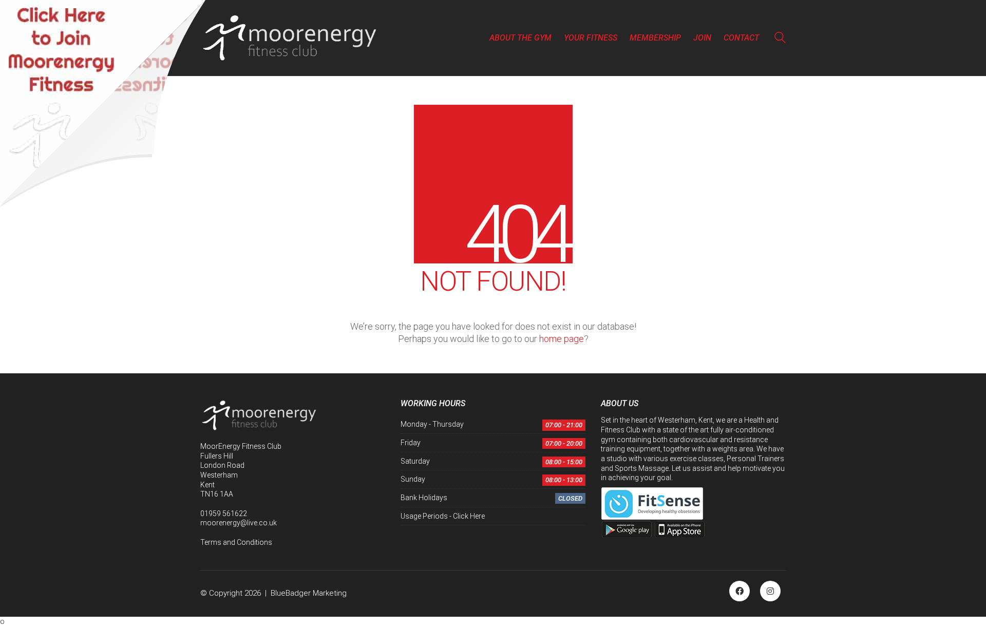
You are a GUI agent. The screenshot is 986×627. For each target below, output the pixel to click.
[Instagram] (770, 591)
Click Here (469, 516)
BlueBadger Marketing (309, 593)
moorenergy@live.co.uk (238, 523)
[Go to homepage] (290, 38)
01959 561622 (223, 513)
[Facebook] (739, 591)
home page (561, 338)
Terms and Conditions (236, 542)
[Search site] (780, 39)
